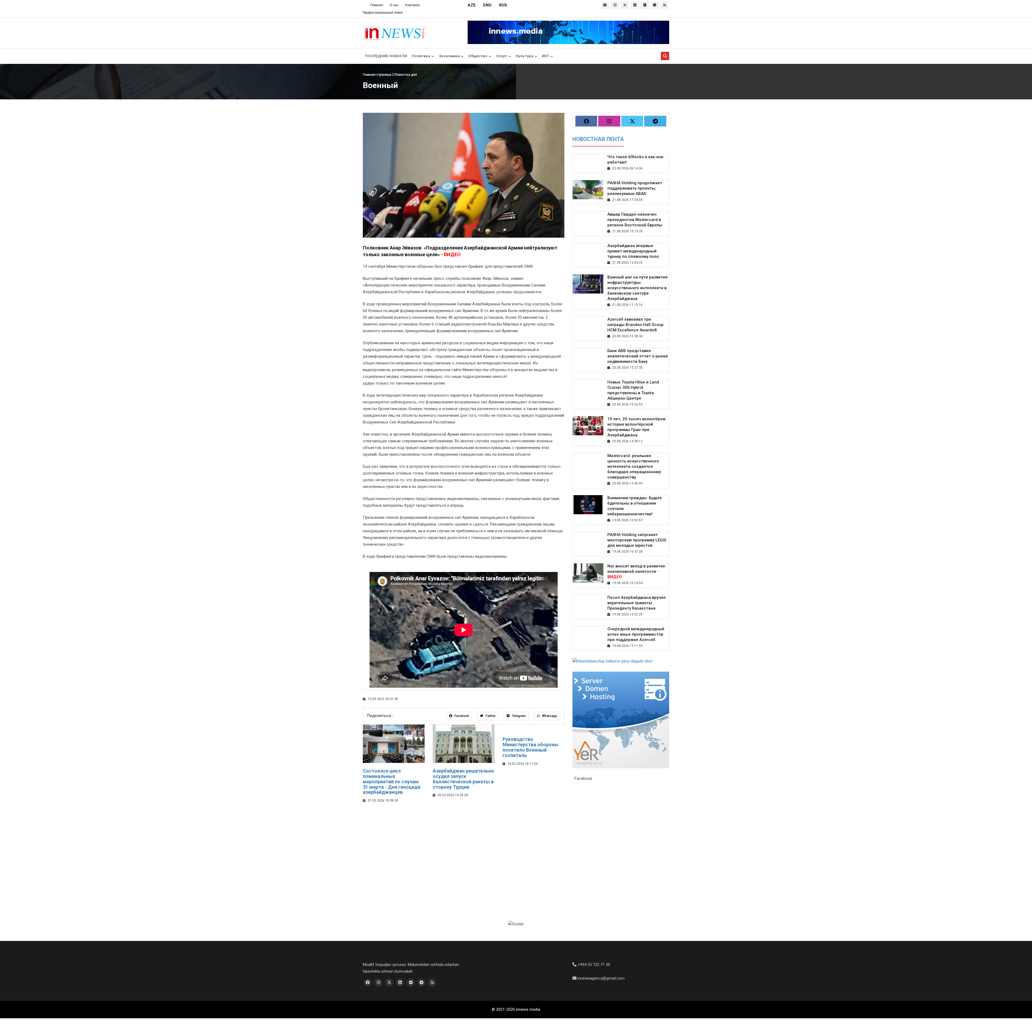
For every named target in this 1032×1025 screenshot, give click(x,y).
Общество (478, 56)
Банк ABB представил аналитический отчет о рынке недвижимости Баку (637, 356)
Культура (525, 56)
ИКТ (546, 56)
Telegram (518, 716)
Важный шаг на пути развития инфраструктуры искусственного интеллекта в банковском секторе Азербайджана (637, 288)
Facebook (461, 716)
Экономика (450, 56)
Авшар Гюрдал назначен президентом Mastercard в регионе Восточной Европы (634, 219)
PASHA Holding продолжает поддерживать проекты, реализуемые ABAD (634, 188)
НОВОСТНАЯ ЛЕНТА (598, 139)
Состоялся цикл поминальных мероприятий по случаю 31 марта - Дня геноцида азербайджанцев (391, 781)
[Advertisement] (463, 846)
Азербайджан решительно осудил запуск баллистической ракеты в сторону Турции (463, 778)
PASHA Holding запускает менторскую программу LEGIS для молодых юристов (636, 540)
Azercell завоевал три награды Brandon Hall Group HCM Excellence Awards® (635, 324)
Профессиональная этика (383, 13)
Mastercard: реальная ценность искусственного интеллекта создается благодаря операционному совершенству (634, 466)
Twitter (490, 716)
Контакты (412, 5)
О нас (394, 5)
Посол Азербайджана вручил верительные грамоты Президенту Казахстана (636, 603)
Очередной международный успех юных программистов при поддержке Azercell (635, 634)
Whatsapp (549, 716)
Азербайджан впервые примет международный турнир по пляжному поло (633, 251)
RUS (503, 5)
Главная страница (377, 75)
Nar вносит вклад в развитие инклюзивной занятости (636, 571)
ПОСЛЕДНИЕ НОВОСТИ (386, 56)
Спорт (502, 56)
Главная (376, 5)
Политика (421, 56)
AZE (472, 5)
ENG (487, 5)
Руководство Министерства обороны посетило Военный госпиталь (530, 747)
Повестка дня (406, 75)
